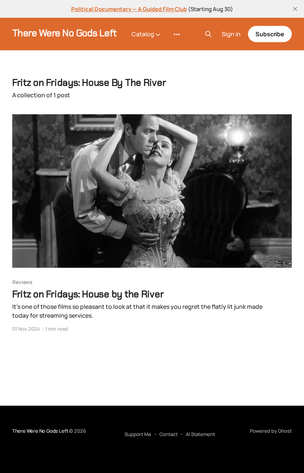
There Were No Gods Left (64, 33)
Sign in (231, 34)
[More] (176, 34)
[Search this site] (208, 34)
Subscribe (269, 34)
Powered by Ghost (271, 431)
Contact (168, 434)
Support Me (138, 434)
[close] (295, 9)
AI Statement (200, 434)
